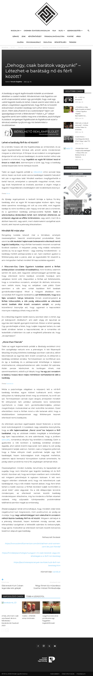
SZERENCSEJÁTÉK (74, 30)
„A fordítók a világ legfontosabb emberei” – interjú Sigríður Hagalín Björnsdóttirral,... (83, 111)
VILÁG (60, 30)
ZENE (24, 36)
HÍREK (78, 36)
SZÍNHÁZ (15, 36)
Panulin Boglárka (16, 82)
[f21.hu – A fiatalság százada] (46, 14)
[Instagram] (44, 646)
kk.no (8, 193)
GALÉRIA (20, 42)
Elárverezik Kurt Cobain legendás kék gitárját (12, 586)
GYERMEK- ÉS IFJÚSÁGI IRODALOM (37, 30)
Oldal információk (68, 674)
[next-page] (7, 630)
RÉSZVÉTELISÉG (60, 42)
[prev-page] (3, 630)
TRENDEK (72, 42)
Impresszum (81, 674)
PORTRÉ (70, 36)
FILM (54, 30)
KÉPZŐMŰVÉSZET (35, 36)
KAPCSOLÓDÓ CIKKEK (13, 596)
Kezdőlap (5, 47)
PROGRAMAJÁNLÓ (33, 42)
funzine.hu (9, 383)
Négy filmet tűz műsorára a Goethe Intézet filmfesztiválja (47, 586)
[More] (31, 579)
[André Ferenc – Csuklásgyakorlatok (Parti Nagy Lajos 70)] (68, 139)
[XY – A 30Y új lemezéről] (68, 99)
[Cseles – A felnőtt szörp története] (31, 607)
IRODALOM (15, 30)
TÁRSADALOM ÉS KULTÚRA (54, 36)
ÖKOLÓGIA (47, 42)
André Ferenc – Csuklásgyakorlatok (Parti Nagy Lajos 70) (82, 139)
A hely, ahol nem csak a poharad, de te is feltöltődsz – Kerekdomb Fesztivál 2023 (10, 620)
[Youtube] (55, 646)
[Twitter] (49, 646)
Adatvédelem (54, 674)
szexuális (6, 439)
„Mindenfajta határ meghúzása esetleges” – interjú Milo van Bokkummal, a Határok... (83, 152)
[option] (77, 194)
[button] (88, 31)
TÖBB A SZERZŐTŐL (35, 596)
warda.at (56, 572)
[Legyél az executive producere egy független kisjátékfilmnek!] (51, 607)
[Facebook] (38, 646)
